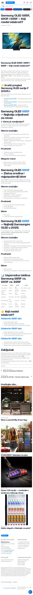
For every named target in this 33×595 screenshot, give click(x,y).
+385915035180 (7, 552)
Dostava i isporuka (6, 553)
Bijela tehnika (21, 563)
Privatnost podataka (6, 582)
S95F (25, 221)
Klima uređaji (21, 564)
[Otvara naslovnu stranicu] (13, 2)
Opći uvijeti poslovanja (7, 560)
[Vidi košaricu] (30, 3)
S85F (25, 111)
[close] (2, 3)
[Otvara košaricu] (30, 592)
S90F (26, 170)
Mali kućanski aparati (23, 560)
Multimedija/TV (22, 561)
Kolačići (15, 582)
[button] (27, 2)
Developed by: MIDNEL (9, 588)
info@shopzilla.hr (9, 550)
